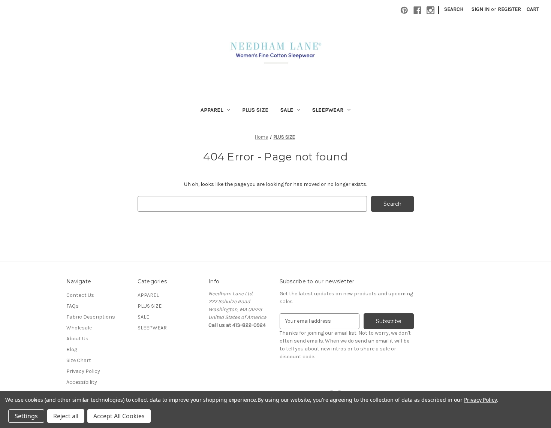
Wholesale (79, 328)
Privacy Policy (83, 371)
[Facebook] (417, 10)
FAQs (72, 306)
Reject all (65, 416)
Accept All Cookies (119, 416)
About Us (77, 338)
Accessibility (81, 382)
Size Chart (78, 360)
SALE (286, 109)
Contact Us (80, 295)
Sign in (481, 9)
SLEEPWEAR (327, 109)
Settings (26, 416)
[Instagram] (430, 10)
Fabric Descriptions (90, 317)
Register (509, 9)
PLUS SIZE (255, 109)
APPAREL (212, 109)
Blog (71, 349)
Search (453, 9)
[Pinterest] (404, 10)
